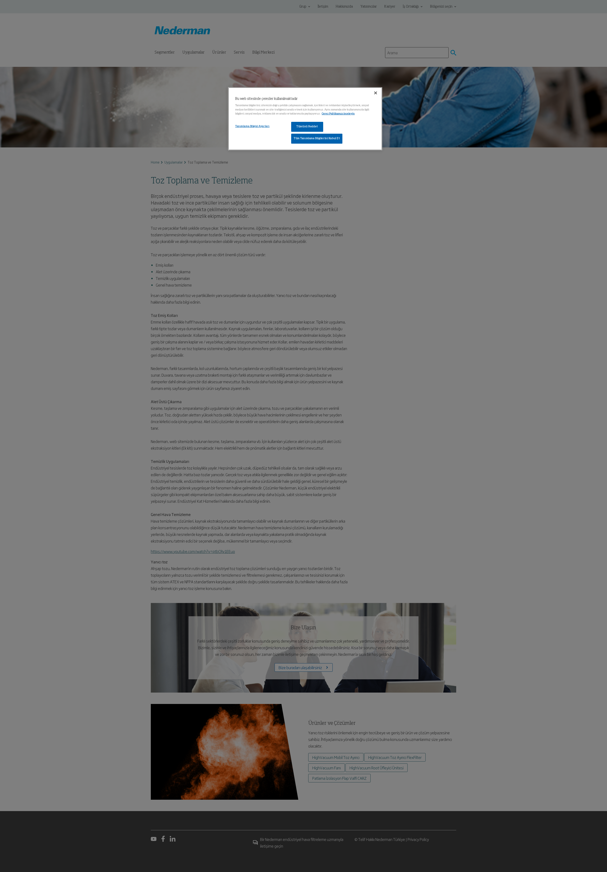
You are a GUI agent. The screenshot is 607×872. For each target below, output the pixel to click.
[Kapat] (375, 93)
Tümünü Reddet (307, 126)
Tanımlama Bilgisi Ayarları (252, 126)
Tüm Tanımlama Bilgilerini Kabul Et (317, 138)
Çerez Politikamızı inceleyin (338, 113)
